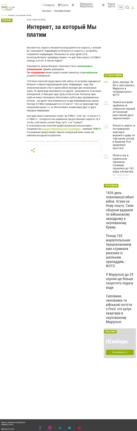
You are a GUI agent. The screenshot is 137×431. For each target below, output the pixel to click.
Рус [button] (121, 7)
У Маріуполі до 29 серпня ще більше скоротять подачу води (119, 281)
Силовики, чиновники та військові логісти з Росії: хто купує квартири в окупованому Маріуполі (119, 309)
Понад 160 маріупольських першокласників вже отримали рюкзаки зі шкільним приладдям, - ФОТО (118, 250)
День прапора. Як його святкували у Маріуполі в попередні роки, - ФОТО (123, 88)
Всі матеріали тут (120, 352)
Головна (4, 15)
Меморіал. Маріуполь (86, 5)
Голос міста (46, 11)
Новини (50, 5)
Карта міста (111, 5)
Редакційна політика (62, 11)
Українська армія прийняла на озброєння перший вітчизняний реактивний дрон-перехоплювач (124, 110)
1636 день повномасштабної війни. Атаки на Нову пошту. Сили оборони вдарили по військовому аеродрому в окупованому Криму (120, 210)
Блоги (64, 5)
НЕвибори (117, 341)
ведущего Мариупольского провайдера (61, 128)
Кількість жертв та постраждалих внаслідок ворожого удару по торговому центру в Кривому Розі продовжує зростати (124, 137)
